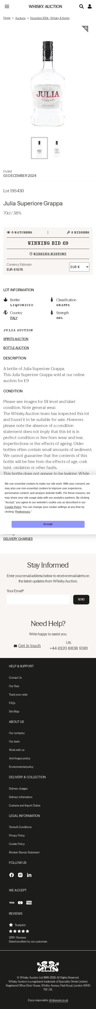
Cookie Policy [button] (13, 507)
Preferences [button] (22, 511)
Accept (47, 524)
